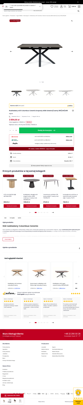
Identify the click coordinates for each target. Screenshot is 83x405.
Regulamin (5, 374)
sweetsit (44, 347)
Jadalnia (5, 354)
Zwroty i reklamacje (8, 383)
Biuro (4, 358)
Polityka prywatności (8, 371)
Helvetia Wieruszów (57, 354)
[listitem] (17, 276)
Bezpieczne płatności (8, 378)
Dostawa (5, 369)
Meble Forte (45, 354)
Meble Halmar (45, 349)
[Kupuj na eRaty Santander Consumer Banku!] (15, 136)
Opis (5, 217)
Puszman (44, 356)
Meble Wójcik (55, 351)
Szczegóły (12, 217)
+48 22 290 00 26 (72, 333)
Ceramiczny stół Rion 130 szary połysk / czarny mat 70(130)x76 (51, 196)
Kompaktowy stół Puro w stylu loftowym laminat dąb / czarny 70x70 (70, 196)
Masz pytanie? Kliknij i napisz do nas (42, 165)
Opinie (19, 217)
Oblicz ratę (69, 136)
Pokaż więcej (8, 239)
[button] (4, 277)
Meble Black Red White (58, 356)
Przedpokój (6, 356)
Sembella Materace (57, 349)
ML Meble (44, 351)
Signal (53, 347)
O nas (4, 376)
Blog (4, 385)
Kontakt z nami (6, 380)
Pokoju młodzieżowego (9, 360)
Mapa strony (41, 401)
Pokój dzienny (6, 347)
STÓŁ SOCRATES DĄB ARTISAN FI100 (10, 195)
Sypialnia (5, 349)
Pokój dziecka (6, 351)
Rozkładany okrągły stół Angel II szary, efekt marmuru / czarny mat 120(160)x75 (30, 197)
